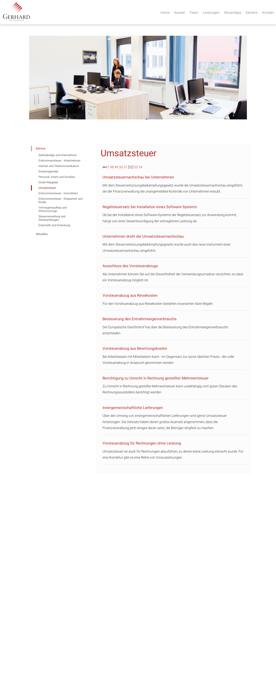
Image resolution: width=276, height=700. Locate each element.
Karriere (252, 12)
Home (165, 12)
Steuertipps (232, 12)
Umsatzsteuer (47, 188)
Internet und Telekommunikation (58, 166)
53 (136, 167)
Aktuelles (42, 234)
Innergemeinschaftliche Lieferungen (133, 407)
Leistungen (211, 12)
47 (107, 167)
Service (40, 148)
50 (121, 167)
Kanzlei (179, 12)
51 (125, 167)
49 (116, 167)
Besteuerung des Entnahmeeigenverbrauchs (139, 319)
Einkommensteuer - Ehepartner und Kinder (60, 200)
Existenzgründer (48, 171)
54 (140, 167)
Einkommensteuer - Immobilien (58, 193)
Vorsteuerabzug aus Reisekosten (130, 295)
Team (194, 12)
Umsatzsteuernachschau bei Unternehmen (138, 177)
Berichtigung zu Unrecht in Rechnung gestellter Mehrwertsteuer (156, 378)
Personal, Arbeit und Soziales (56, 177)
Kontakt (268, 12)
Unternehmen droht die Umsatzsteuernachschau (143, 236)
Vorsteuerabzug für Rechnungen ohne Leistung (142, 443)
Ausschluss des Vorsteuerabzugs (130, 266)
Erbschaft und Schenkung (54, 225)
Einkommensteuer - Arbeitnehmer (59, 160)
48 (112, 167)
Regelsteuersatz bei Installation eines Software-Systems (150, 207)
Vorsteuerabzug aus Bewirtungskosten (135, 348)
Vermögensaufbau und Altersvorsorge (52, 209)
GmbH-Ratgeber (48, 182)
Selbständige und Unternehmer (57, 155)
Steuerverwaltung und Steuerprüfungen (51, 218)
